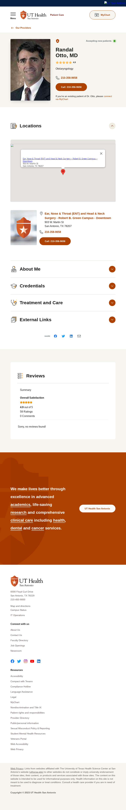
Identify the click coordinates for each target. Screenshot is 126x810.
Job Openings (17, 645)
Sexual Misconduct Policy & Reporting (30, 728)
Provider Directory (19, 718)
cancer (38, 528)
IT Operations (17, 615)
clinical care (21, 520)
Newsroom (16, 650)
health (59, 520)
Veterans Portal (18, 738)
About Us (15, 630)
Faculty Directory (19, 640)
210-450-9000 (17, 599)
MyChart (14, 702)
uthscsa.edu (36, 772)
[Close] (101, 153)
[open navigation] (13, 15)
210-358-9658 (69, 77)
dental (16, 528)
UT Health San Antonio (97, 508)
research (18, 512)
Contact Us (16, 635)
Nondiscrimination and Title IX (25, 707)
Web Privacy (16, 749)
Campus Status (18, 610)
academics (20, 504)
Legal (13, 697)
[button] (63, 172)
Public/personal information (24, 723)
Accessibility (16, 676)
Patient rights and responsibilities (27, 712)
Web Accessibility (19, 744)
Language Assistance (21, 691)
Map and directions (20, 606)
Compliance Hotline (20, 686)
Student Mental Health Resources (27, 733)
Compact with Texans (21, 681)
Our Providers (23, 27)
